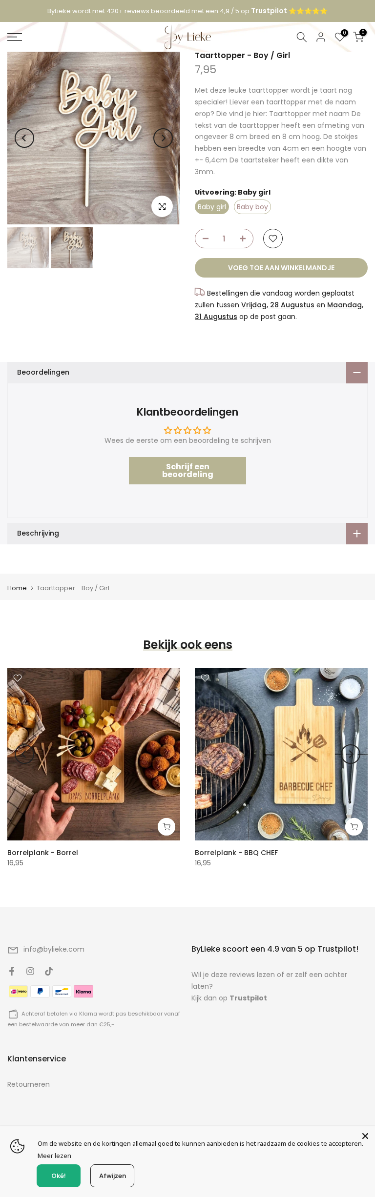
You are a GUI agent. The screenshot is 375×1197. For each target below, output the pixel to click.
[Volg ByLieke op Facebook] (11, 971)
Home (17, 588)
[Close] (365, 1136)
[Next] (163, 138)
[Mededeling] (187, 11)
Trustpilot (248, 998)
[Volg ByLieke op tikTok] (48, 971)
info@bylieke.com (53, 949)
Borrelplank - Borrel (42, 853)
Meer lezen (54, 1155)
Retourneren (28, 1084)
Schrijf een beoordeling (187, 470)
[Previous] (24, 138)
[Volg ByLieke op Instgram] (30, 971)
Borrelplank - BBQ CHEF (236, 853)
